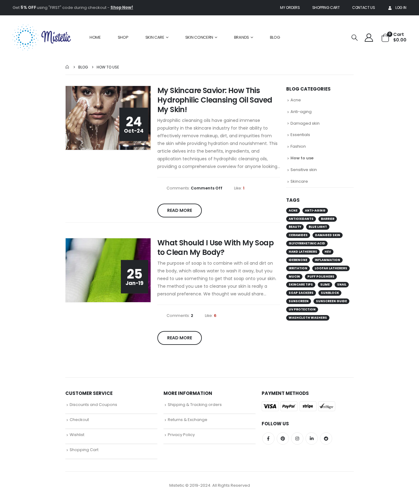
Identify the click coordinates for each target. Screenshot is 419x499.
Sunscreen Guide (331, 301)
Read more (179, 210)
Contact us (363, 7)
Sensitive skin (303, 170)
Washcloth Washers (308, 317)
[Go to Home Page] (67, 67)
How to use (301, 158)
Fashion (298, 146)
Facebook (268, 438)
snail (341, 284)
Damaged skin (305, 123)
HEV (328, 251)
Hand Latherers (303, 251)
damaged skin (327, 235)
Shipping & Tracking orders (195, 404)
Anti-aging (301, 112)
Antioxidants (301, 218)
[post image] (108, 118)
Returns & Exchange (187, 420)
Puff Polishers (320, 276)
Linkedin (312, 438)
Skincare (299, 181)
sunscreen (299, 301)
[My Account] (369, 37)
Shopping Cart (326, 7)
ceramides (298, 235)
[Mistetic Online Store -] (42, 37)
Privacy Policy (181, 435)
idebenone (298, 260)
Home (95, 37)
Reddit (326, 438)
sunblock (330, 292)
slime (325, 284)
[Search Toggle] (354, 37)
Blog (275, 37)
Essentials (300, 135)
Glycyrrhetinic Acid (307, 243)
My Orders (290, 7)
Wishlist (77, 435)
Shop (123, 37)
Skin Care (154, 37)
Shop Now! (121, 7)
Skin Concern (199, 37)
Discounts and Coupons (93, 404)
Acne (295, 100)
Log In (400, 7)
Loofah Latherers (331, 268)
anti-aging (315, 210)
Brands (241, 37)
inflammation (327, 260)
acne (293, 210)
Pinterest (283, 438)
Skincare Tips (301, 284)
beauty (295, 226)
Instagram (297, 438)
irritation (298, 268)
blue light (318, 226)
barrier (327, 218)
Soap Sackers (301, 292)
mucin (294, 276)
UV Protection (302, 309)
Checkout (79, 420)
